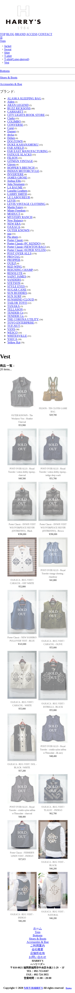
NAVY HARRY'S (33, 988)
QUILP (12, 263)
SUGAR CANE (16, 289)
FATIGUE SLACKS (19, 154)
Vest (6, 62)
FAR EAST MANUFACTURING (27, 151)
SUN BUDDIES (17, 292)
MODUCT (13, 213)
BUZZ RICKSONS (19, 108)
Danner (11, 131)
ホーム (37, 928)
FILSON (12, 157)
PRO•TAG (13, 256)
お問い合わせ (37, 957)
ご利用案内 (37, 945)
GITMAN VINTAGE (20, 161)
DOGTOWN (15, 141)
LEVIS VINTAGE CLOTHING (26, 203)
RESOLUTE (15, 273)
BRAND (20, 34)
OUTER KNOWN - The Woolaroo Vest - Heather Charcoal (22, 418)
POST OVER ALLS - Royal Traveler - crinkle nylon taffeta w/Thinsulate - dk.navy (53, 749)
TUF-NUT (13, 325)
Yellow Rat (13, 342)
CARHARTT (15, 111)
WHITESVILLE (17, 335)
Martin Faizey (15, 207)
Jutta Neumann (16, 184)
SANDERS (14, 279)
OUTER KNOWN (18, 230)
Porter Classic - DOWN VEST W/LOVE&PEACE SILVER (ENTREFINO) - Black (22, 527)
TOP (2, 34)
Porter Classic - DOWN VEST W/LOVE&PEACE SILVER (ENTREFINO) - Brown (53, 527)
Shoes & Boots (8, 77)
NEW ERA (14, 223)
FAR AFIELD (15, 147)
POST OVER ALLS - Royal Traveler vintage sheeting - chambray (53, 573)
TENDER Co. (15, 316)
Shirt (7, 52)
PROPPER (13, 260)
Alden (10, 101)
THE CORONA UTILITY (23, 319)
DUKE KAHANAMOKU (23, 144)
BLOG (10, 34)
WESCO (12, 332)
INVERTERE (15, 174)
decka (10, 134)
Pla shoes (12, 236)
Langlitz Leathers (17, 190)
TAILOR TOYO (17, 302)
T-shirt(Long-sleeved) (16, 59)
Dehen (11, 138)
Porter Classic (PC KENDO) (24, 243)
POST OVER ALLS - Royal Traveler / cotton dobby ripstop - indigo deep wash (53, 472)
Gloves (11, 164)
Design (69, 988)
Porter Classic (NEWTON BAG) (26, 246)
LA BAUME (15, 187)
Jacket (7, 46)
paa (9, 233)
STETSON (13, 283)
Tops (3, 40)
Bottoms (5, 71)
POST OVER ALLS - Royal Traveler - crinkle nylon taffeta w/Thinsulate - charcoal (22, 810)
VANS (11, 329)
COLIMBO (14, 121)
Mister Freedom (16, 210)
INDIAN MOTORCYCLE (23, 171)
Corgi (10, 128)
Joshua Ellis (14, 180)
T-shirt (8, 56)
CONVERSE (15, 124)
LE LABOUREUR (18, 197)
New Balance (15, 220)
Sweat (7, 49)
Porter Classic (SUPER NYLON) (26, 250)
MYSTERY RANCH (19, 217)
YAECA (12, 339)
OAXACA (13, 227)
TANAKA (13, 306)
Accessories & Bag (11, 84)
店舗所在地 (37, 953)
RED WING (14, 266)
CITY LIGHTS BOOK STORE (26, 114)
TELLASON (15, 309)
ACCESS (32, 34)
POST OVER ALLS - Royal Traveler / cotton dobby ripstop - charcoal (22, 472)
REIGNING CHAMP (20, 269)
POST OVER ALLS (19, 253)
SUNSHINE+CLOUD (20, 299)
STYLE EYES (16, 286)
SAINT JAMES (16, 276)
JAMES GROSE (17, 177)
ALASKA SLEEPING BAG (24, 98)
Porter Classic (15, 240)
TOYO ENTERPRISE (20, 322)
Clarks (11, 118)
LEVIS (11, 200)
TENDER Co (15, 312)
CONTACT (45, 34)
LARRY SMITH (17, 194)
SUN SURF (14, 296)
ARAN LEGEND (18, 105)
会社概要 (37, 949)
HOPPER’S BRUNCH (21, 167)
